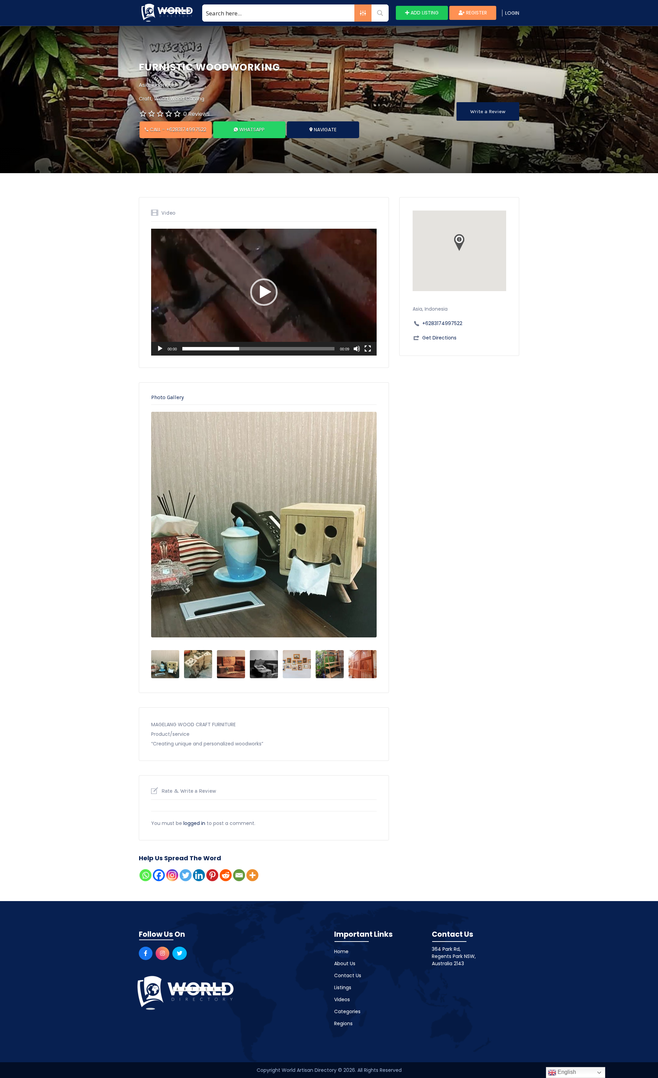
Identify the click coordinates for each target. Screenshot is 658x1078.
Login (512, 13)
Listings (342, 987)
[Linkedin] (199, 875)
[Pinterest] (212, 875)
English (566, 1072)
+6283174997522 (442, 323)
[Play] (160, 348)
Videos (342, 999)
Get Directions (439, 337)
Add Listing (424, 12)
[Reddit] (226, 875)
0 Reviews (196, 114)
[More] (252, 875)
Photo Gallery (167, 397)
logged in (194, 823)
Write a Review (487, 111)
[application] (264, 292)
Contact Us (347, 975)
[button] (264, 292)
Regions (343, 1023)
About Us (344, 963)
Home (341, 951)
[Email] (239, 875)
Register (476, 12)
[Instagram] (172, 875)
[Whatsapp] (145, 875)
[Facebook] (159, 875)
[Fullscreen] (367, 348)
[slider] (258, 348)
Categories (347, 1011)
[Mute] (356, 348)
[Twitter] (186, 875)
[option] (264, 524)
